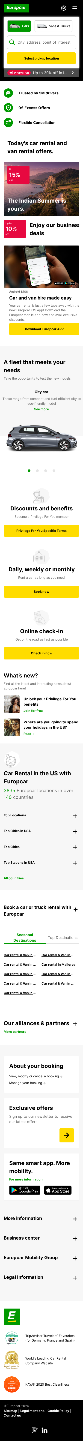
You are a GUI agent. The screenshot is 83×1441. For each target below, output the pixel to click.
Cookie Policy (58, 1411)
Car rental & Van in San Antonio (21, 993)
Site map (10, 1411)
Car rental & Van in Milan (21, 955)
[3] (45, 470)
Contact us (12, 1415)
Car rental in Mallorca (58, 964)
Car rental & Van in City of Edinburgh (59, 974)
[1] (29, 470)
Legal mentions (32, 1411)
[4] (54, 470)
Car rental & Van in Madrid (21, 964)
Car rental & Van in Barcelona (59, 955)
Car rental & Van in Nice (21, 983)
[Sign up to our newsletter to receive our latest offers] (66, 1135)
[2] (37, 470)
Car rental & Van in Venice (21, 974)
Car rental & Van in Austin (59, 983)
